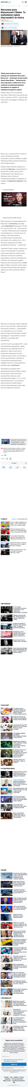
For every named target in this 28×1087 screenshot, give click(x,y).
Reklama (16, 1077)
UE (7, 458)
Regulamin (8, 1079)
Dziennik (2, 5)
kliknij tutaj (16, 1072)
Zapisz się (14, 1064)
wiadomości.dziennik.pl (11, 5)
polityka (19, 5)
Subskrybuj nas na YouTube (11, 23)
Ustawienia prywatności (18, 1080)
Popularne (14, 519)
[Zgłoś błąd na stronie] (24, 467)
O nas (11, 1077)
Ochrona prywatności (17, 1079)
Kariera (22, 1077)
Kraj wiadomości (22, 519)
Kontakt (6, 1077)
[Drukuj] (11, 467)
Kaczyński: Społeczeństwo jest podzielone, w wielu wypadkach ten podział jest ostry (18, 442)
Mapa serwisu (7, 1080)
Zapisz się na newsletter (10, 27)
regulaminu (20, 1059)
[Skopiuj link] (17, 467)
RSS (14, 1082)
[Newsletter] (4, 467)
